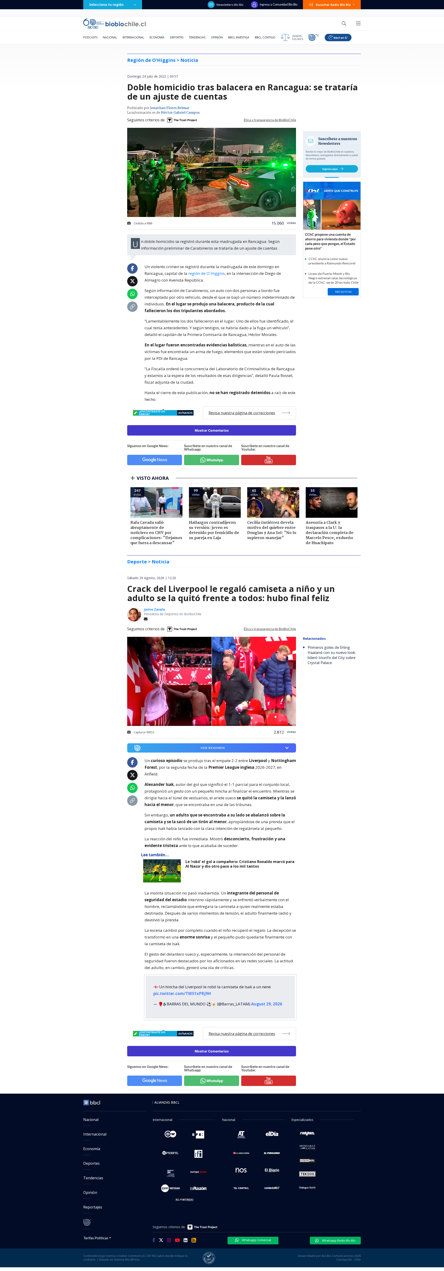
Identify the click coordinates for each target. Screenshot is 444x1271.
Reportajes (92, 1207)
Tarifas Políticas (95, 1238)
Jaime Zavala (154, 609)
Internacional (133, 37)
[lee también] (163, 870)
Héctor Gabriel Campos (180, 113)
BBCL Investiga (238, 37)
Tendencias (197, 37)
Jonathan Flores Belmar (169, 108)
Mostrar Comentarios (212, 430)
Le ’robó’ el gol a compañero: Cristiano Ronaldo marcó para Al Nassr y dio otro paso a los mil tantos (239, 864)
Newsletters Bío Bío (230, 5)
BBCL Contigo (265, 37)
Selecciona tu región (106, 4)
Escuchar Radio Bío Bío (333, 5)
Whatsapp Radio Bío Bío (338, 1240)
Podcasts (90, 37)
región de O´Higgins (206, 273)
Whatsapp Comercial (256, 1240)
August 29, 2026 (266, 1004)
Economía (157, 37)
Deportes (176, 37)
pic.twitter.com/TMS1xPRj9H (182, 993)
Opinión (217, 37)
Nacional (110, 37)
